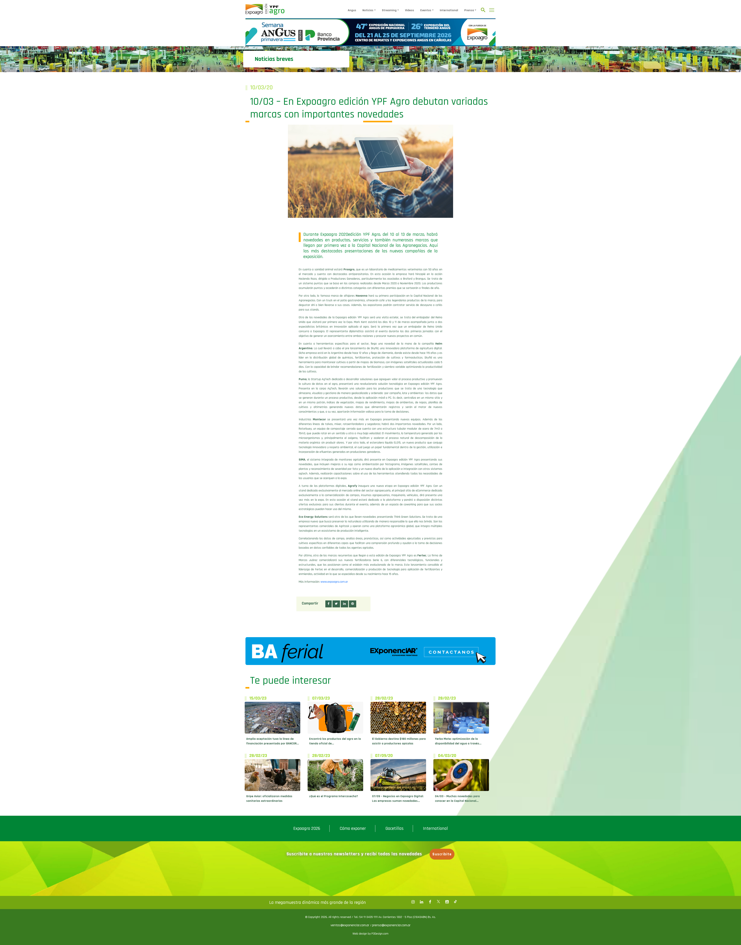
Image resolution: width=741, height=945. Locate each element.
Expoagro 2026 (306, 828)
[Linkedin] (421, 902)
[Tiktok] (455, 902)
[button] (328, 603)
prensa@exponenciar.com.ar (391, 925)
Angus (352, 10)
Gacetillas (394, 828)
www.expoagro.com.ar (334, 582)
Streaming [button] (389, 10)
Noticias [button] (367, 10)
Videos (409, 10)
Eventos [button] (425, 10)
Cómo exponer (353, 828)
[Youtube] (447, 902)
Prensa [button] (469, 10)
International (449, 10)
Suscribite (442, 854)
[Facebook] (413, 902)
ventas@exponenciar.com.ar (350, 925)
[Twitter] (438, 902)
